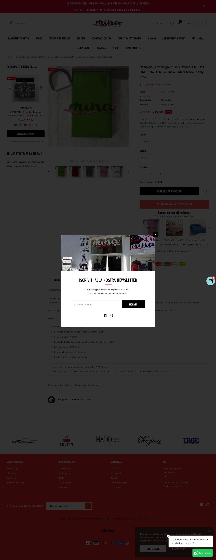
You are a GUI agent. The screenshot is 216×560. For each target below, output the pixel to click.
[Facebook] (105, 315)
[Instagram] (111, 315)
